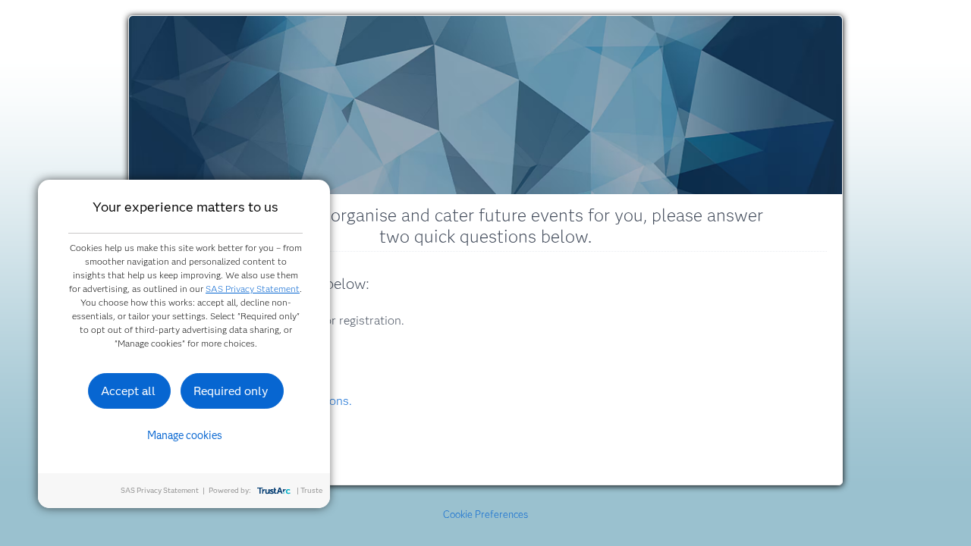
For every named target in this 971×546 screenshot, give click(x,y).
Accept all (128, 391)
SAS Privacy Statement (253, 288)
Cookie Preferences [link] (485, 514)
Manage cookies (184, 435)
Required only (231, 391)
